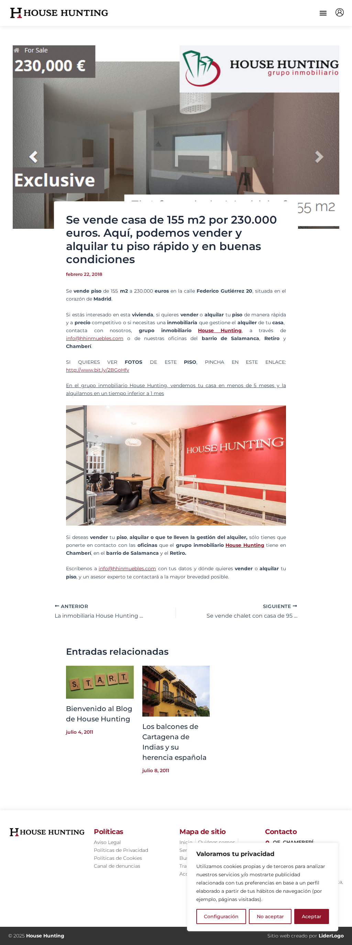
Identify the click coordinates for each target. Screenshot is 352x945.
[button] (323, 13)
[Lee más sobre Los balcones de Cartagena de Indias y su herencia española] (176, 691)
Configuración (221, 916)
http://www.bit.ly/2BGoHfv (97, 370)
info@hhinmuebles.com (94, 338)
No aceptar (270, 916)
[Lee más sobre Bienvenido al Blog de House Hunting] (100, 682)
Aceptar (311, 916)
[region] (262, 887)
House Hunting (220, 330)
